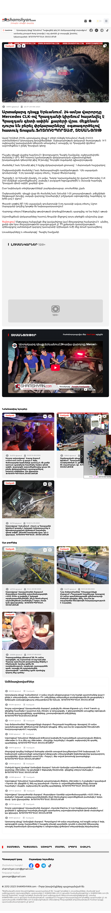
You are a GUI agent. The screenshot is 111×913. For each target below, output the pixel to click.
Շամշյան (9, 46)
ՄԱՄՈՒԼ (60, 847)
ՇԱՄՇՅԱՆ (13, 847)
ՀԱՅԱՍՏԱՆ (30, 847)
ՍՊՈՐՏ (72, 847)
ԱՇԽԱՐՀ (46, 847)
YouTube (91, 334)
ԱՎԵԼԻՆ (85, 847)
